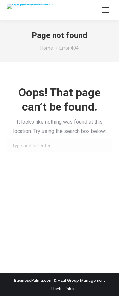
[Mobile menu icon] (105, 9)
